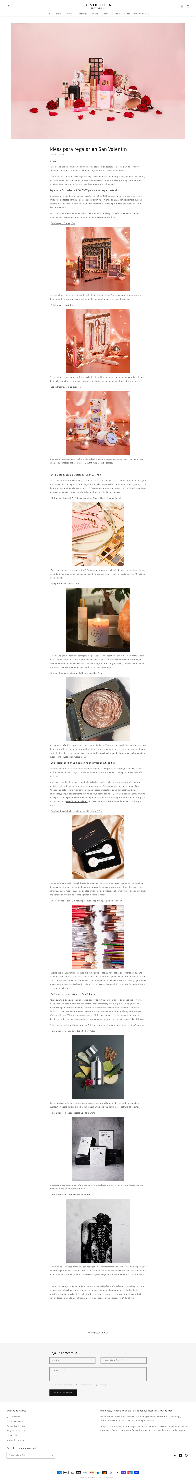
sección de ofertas (66, 1294)
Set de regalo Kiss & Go (62, 305)
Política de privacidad (16, 1426)
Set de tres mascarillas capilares (66, 386)
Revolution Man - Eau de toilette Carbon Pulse (73, 1030)
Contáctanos (12, 1435)
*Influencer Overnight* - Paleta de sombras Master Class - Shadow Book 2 (86, 498)
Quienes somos (13, 1416)
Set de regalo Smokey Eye (63, 223)
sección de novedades (76, 801)
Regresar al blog (99, 1332)
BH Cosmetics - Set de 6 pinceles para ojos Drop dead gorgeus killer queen (86, 900)
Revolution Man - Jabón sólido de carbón (70, 1194)
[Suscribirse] (52, 1455)
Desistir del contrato (16, 1440)
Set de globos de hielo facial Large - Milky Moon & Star (77, 811)
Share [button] (55, 161)
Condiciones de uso (15, 1421)
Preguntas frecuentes (16, 1431)
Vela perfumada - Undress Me (65, 583)
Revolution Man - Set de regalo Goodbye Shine (73, 1112)
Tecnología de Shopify (109, 1478)
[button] (10, 6)
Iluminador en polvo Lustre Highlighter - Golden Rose (77, 673)
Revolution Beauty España (93, 1478)
